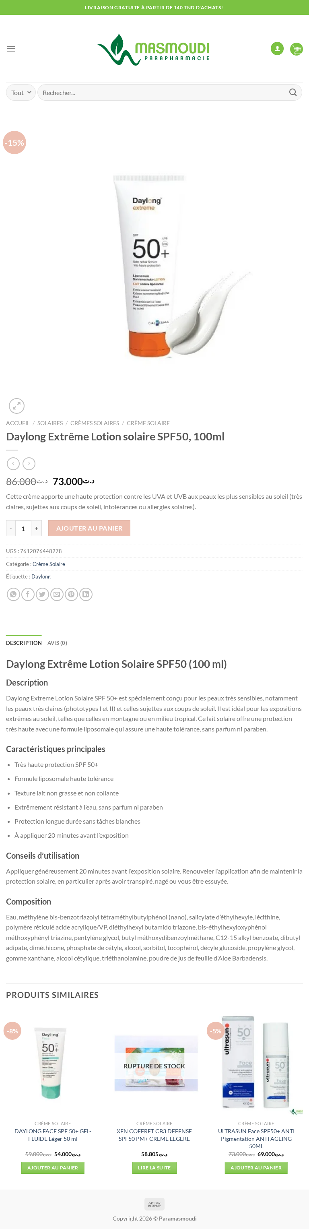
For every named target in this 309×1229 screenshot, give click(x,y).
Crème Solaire (148, 423)
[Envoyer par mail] (57, 594)
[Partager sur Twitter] (42, 594)
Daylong (41, 576)
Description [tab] (24, 643)
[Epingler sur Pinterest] (71, 594)
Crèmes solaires (94, 423)
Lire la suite (154, 1167)
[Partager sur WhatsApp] (13, 594)
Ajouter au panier (89, 528)
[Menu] (11, 48)
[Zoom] (17, 406)
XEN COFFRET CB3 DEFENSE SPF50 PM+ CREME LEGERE (154, 1135)
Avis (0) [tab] (57, 643)
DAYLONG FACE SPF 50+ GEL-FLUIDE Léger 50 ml (52, 1135)
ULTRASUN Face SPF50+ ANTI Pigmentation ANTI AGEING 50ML (256, 1138)
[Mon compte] (277, 48)
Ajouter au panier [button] (52, 1167)
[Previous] (6, 1099)
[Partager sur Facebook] (28, 594)
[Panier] (296, 48)
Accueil (18, 423)
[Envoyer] (293, 92)
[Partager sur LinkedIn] (86, 594)
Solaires (50, 423)
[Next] (303, 1099)
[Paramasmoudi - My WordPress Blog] (154, 48)
